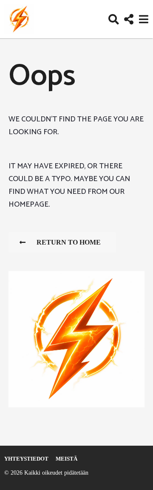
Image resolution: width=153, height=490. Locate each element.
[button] (113, 19)
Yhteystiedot (26, 458)
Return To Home (69, 242)
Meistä (66, 458)
